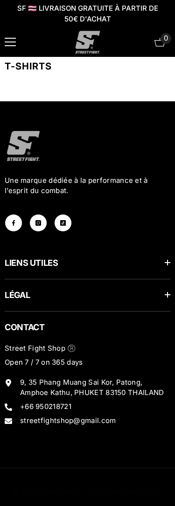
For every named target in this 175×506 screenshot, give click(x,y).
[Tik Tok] (63, 223)
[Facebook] (13, 223)
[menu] (10, 42)
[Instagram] (38, 223)
